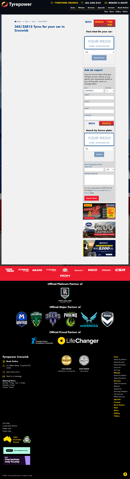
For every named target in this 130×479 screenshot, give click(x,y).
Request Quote (91, 198)
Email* (86, 108)
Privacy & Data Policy (14, 475)
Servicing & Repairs (120, 391)
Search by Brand (119, 365)
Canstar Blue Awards (10, 426)
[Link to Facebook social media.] (125, 474)
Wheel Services (119, 397)
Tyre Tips (117, 370)
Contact (111, 8)
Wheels (81, 8)
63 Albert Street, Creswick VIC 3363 (18, 366)
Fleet (106, 12)
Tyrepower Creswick (66, 3)
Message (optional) (91, 173)
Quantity (108, 88)
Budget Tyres (7, 428)
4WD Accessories (120, 383)
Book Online (123, 8)
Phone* (86, 102)
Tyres (73, 8)
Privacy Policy (96, 190)
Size (85, 88)
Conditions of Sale (27, 475)
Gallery (118, 12)
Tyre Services (118, 394)
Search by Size (119, 362)
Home (18, 21)
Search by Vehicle (120, 359)
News (112, 12)
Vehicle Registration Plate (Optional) (93, 165)
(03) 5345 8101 (93, 3)
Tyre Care (117, 367)
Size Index (6, 423)
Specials (101, 8)
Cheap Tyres (7, 431)
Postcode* (88, 115)
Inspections (117, 389)
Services (91, 8)
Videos (125, 12)
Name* (87, 95)
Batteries (117, 386)
